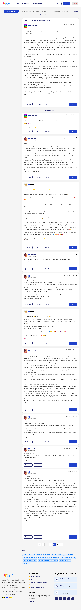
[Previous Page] (39, 544)
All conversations (26, 3)
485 (50, 545)
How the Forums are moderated (39, 582)
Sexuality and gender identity (45, 557)
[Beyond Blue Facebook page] (56, 601)
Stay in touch (31, 601)
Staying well (56, 557)
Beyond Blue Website (8, 575)
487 (58, 545)
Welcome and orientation (65, 560)
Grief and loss (46, 554)
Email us (62, 592)
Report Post (47, 104)
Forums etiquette (35, 585)
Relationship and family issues (30, 557)
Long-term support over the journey (61, 11)
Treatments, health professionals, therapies (48, 560)
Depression (39, 554)
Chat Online (63, 585)
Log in (58, 3)
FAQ (32, 579)
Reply (73, 104)
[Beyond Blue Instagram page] (65, 601)
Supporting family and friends (29, 560)
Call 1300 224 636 (64, 578)
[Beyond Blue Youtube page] (60, 601)
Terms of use (51, 608)
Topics (17, 3)
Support (75, 3)
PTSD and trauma (69, 554)
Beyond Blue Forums (8, 3)
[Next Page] (61, 544)
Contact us (41, 608)
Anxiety (24, 554)
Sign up (66, 3)
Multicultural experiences (57, 554)
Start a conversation (11, 11)
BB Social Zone (31, 554)
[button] (31, 107)
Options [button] (76, 11)
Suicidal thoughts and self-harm (68, 557)
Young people (26, 563)
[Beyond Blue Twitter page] (69, 601)
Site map (70, 608)
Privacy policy (61, 608)
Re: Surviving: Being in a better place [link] (34, 14)
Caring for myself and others (42, 11)
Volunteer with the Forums (37, 587)
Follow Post (38, 104)
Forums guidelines (37, 3)
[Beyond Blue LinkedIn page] (73, 601)
